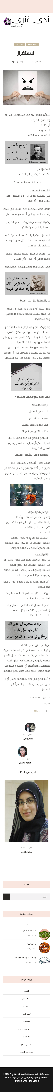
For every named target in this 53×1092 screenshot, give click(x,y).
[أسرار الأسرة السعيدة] (44, 934)
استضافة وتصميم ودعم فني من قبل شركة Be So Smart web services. (26, 1079)
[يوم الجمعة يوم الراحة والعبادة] (44, 961)
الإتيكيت (26, 991)
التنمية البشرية (32, 44)
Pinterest (29, 703)
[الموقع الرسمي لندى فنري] (26, 22)
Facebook (39, 703)
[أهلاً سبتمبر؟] (44, 948)
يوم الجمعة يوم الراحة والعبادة (25, 957)
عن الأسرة (26, 1036)
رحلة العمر (26, 1021)
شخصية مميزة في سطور (26, 1029)
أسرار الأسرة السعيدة (29, 930)
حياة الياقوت (26, 852)
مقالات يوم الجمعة (27, 1052)
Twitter (34, 703)
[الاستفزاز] (26, 87)
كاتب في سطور (26, 1044)
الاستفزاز (46, 698)
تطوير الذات (19, 44)
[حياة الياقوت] (26, 811)
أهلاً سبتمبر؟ (32, 944)
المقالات (26, 1006)
